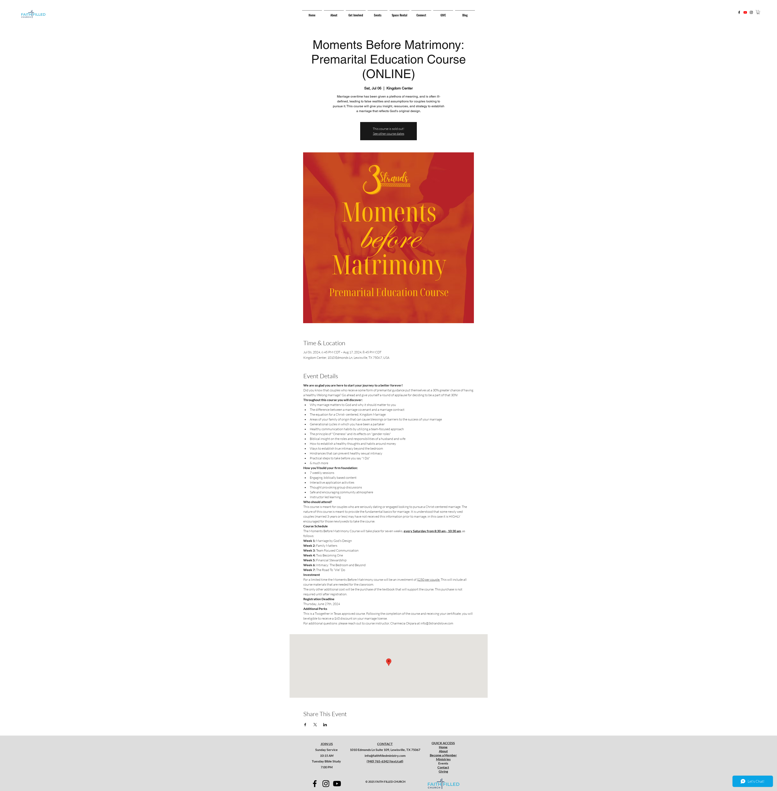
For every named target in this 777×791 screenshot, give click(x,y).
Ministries (443, 759)
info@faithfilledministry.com (385, 755)
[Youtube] (337, 783)
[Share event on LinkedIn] (325, 724)
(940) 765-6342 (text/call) (385, 761)
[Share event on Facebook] (305, 724)
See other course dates (388, 134)
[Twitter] (745, 12)
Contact (443, 767)
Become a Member (443, 755)
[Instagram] (751, 12)
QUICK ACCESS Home (443, 745)
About (443, 751)
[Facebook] (739, 12)
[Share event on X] (315, 724)
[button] (758, 12)
